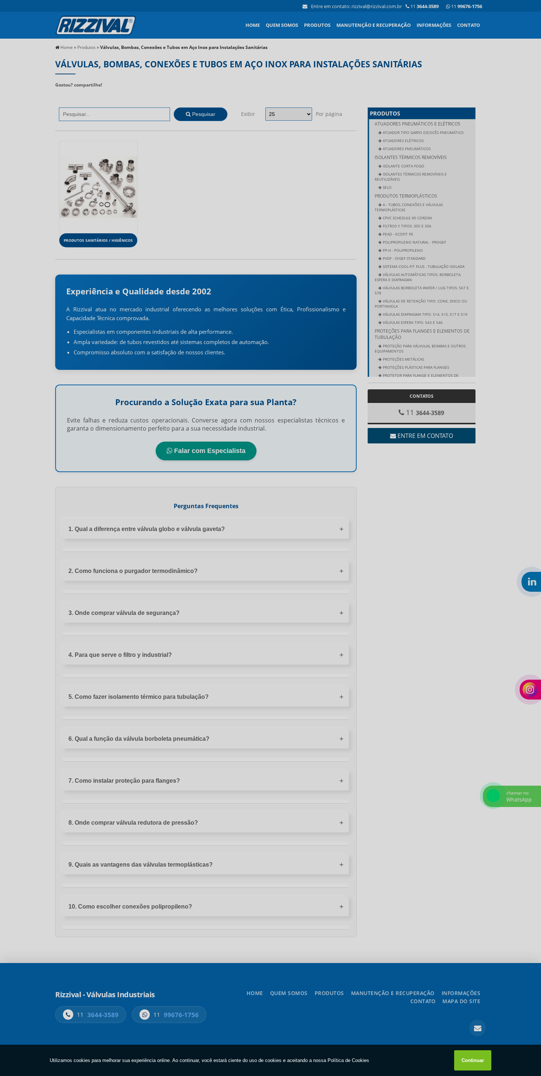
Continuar (473, 1060)
